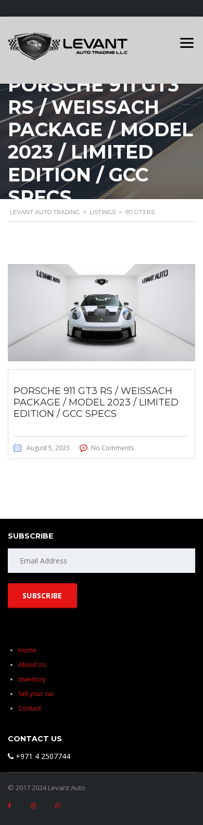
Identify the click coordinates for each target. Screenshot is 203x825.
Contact (29, 708)
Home (27, 650)
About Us (32, 664)
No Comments (112, 447)
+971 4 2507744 (42, 756)
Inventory (32, 679)
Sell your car (36, 693)
